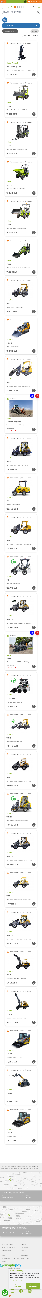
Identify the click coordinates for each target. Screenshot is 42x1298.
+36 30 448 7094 (7, 1197)
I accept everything (33, 1285)
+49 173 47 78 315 (26, 1233)
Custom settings (17, 1285)
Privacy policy (13, 1280)
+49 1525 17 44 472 (8, 1233)
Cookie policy (21, 1280)
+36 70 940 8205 (26, 1197)
